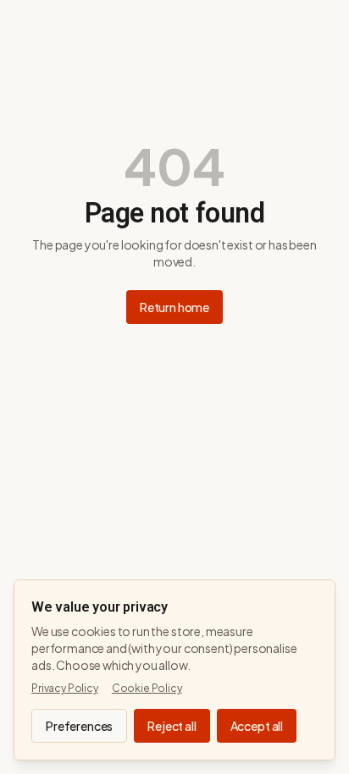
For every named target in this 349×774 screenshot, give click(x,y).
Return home (174, 307)
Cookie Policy (147, 688)
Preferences (79, 725)
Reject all (171, 725)
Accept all (256, 725)
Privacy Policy (64, 688)
